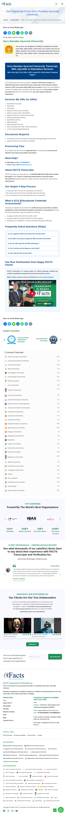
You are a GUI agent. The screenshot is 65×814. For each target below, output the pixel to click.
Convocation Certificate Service (36, 749)
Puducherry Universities (16, 448)
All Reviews (32, 644)
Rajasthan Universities (15, 457)
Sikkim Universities (14, 462)
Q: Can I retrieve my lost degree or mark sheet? (24, 248)
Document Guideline (20, 735)
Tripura (10, 474)
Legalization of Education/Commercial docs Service (42, 758)
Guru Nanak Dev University (42, 340)
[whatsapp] (22, 33)
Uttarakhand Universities (16, 482)
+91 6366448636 (42, 713)
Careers (39, 735)
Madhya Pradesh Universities (17, 424)
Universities (14, 20)
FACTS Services (7, 735)
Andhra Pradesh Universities (17, 357)
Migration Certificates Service (14, 749)
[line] (13, 33)
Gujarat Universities (14, 390)
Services (6, 709)
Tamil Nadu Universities (16, 466)
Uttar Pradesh (12, 478)
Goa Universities (13, 385)
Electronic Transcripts (11, 761)
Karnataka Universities (15, 416)
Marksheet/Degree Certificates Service (16, 752)
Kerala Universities (14, 420)
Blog (4, 718)
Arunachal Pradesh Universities (18, 361)
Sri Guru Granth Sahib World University (23, 340)
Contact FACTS (8, 720)
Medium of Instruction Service (35, 746)
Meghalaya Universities (16, 436)
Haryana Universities (15, 395)
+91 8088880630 (24, 162)
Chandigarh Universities (16, 373)
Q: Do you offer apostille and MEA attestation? (23, 243)
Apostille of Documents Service (14, 758)
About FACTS (7, 703)
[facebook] (5, 33)
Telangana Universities (15, 470)
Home (5, 20)
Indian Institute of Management (18, 404)
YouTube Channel (47, 277)
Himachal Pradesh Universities (18, 400)
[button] (5, 519)
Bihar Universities (13, 369)
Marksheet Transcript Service (14, 746)
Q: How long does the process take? (20, 253)
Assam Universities (14, 365)
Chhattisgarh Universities (16, 377)
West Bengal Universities (16, 490)
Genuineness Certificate (39, 752)
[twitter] (9, 33)
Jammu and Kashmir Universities (19, 408)
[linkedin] (18, 33)
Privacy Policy (32, 735)
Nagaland (11, 440)
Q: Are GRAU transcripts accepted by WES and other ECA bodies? (29, 239)
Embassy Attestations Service (50, 755)
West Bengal (12, 486)
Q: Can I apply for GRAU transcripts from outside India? (26, 234)
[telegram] (26, 33)
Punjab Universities (14, 452)
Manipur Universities (14, 432)
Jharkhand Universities (15, 412)
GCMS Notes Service (11, 755)
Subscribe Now (55, 657)
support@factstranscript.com (22, 165)
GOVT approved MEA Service (29, 755)
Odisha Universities (14, 444)
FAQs (5, 715)
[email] (30, 33)
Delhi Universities (13, 381)
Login (56, 3)
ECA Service (53, 749)
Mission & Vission (9, 712)
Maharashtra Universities (16, 428)
